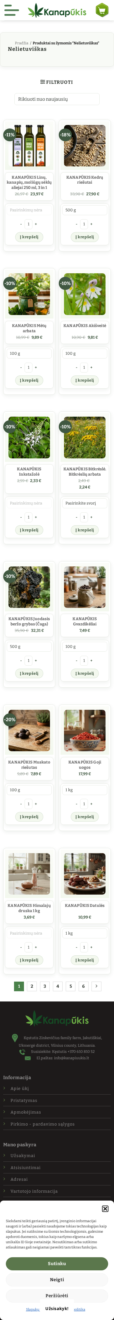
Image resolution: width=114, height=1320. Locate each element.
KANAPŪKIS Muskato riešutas (29, 765)
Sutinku (57, 1263)
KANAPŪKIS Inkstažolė (29, 472)
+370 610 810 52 (81, 1051)
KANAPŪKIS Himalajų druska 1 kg (29, 908)
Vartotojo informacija (34, 1191)
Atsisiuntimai (26, 1167)
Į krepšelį (29, 237)
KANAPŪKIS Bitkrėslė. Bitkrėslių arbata (84, 472)
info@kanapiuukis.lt (71, 1058)
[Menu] (11, 10)
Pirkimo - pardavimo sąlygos (43, 1124)
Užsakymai (23, 1155)
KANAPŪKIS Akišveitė (84, 325)
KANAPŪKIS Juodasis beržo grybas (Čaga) (29, 621)
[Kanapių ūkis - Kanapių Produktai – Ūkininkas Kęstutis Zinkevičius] (57, 10)
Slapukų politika (39, 1309)
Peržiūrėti (57, 1295)
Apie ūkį (20, 1088)
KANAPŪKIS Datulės (85, 905)
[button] (105, 1209)
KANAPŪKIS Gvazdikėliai (84, 621)
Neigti (57, 1279)
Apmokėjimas (26, 1112)
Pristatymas (24, 1100)
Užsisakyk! (57, 1308)
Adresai (19, 1179)
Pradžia (21, 43)
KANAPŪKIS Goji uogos (84, 765)
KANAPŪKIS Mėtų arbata (29, 328)
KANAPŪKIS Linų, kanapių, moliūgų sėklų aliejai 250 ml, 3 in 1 (29, 182)
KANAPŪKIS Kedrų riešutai (84, 180)
